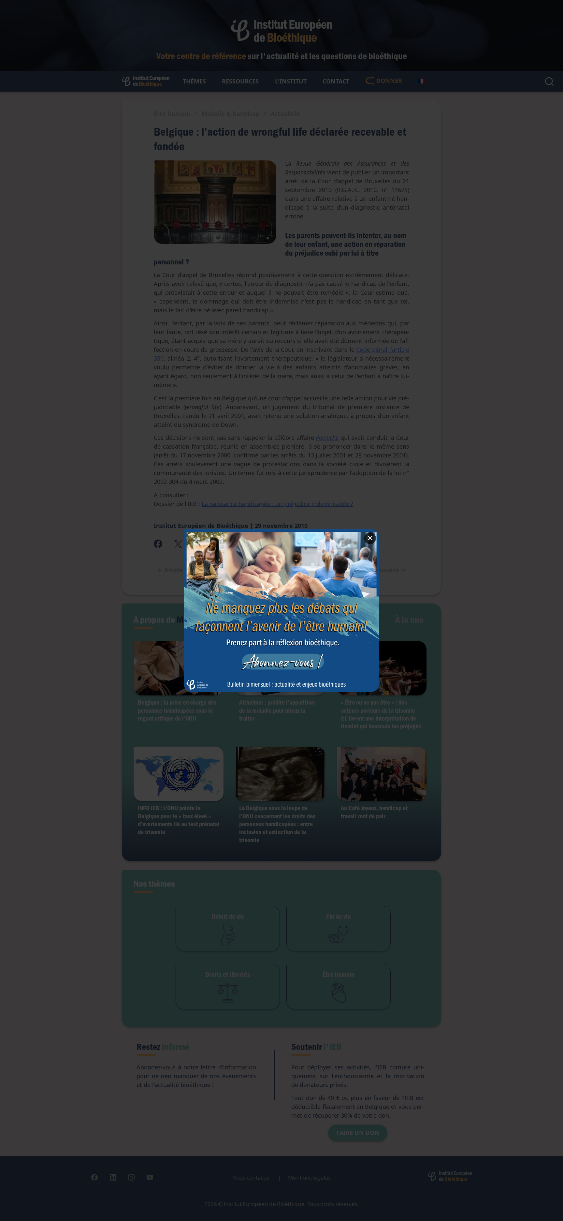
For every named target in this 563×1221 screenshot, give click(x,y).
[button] (281, 610)
